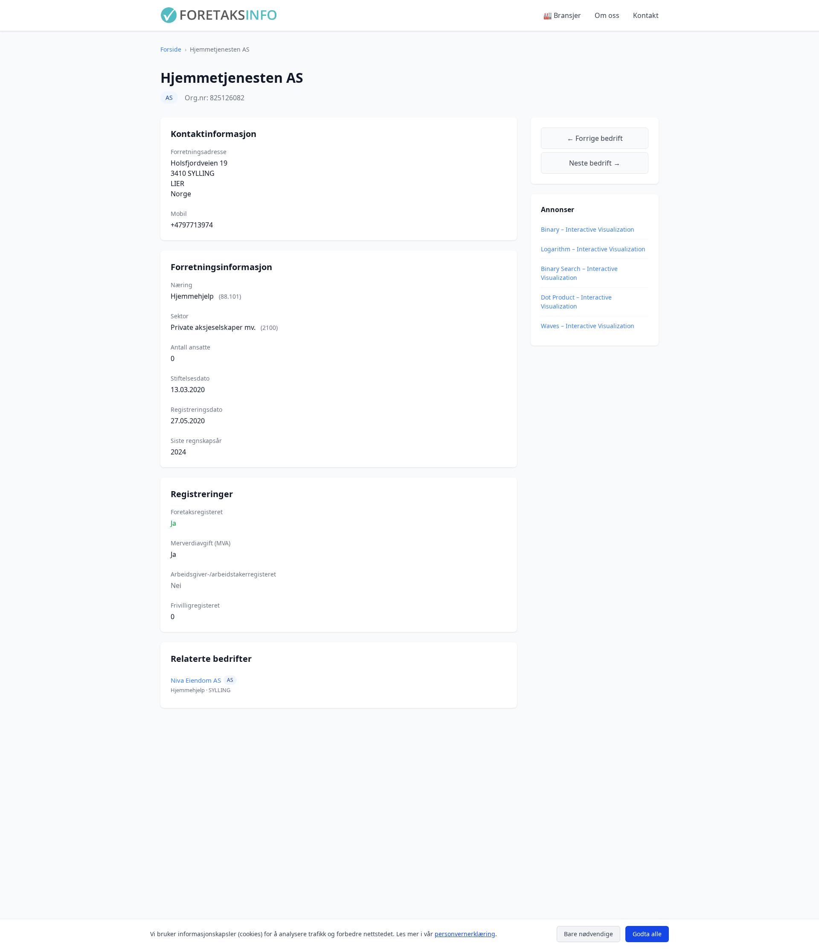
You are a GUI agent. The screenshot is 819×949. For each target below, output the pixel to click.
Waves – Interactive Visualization (587, 326)
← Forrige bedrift (595, 138)
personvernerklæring (465, 934)
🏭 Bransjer (562, 15)
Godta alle (647, 934)
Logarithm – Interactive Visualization (593, 249)
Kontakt (646, 15)
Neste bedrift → (594, 163)
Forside (170, 49)
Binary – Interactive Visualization (587, 229)
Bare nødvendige (588, 934)
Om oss (607, 15)
